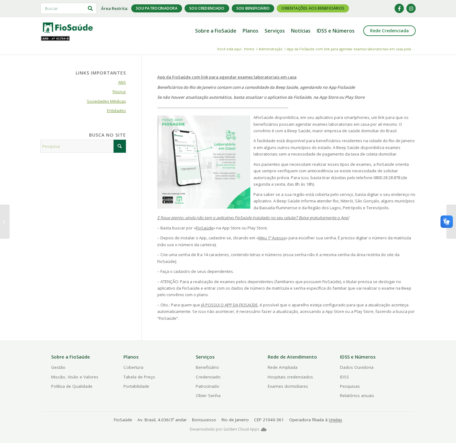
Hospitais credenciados (290, 377)
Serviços (205, 357)
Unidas (335, 420)
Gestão (58, 367)
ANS (122, 82)
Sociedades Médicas (106, 101)
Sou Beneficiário (253, 8)
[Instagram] (411, 8)
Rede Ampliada (282, 367)
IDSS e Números (358, 357)
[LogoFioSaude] (67, 27)
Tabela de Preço (139, 377)
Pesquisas (350, 386)
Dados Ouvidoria (356, 367)
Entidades (116, 110)
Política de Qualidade (71, 386)
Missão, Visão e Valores (74, 377)
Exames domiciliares (288, 386)
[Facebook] (399, 8)
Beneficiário (207, 367)
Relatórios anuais (357, 395)
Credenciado (208, 377)
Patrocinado (207, 386)
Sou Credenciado (207, 8)
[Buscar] (90, 8)
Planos (131, 357)
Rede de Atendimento (292, 357)
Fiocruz (119, 91)
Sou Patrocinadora (156, 8)
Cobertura (133, 367)
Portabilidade (136, 386)
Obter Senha (208, 395)
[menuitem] (215, 30)
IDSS (344, 377)
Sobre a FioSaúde (70, 357)
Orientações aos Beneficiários (312, 8)
